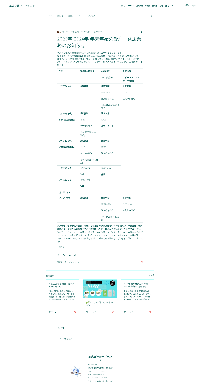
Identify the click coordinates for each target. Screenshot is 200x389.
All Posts (49, 16)
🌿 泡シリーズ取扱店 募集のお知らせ (99, 303)
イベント (80, 16)
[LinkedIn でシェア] (70, 255)
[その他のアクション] (141, 31)
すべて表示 (150, 275)
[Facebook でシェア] (58, 255)
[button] (151, 16)
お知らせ (60, 16)
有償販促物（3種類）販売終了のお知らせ (61, 285)
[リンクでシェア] (75, 255)
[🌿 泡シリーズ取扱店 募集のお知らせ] (100, 289)
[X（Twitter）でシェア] (64, 255)
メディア (91, 16)
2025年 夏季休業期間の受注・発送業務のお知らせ (136, 285)
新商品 (70, 16)
